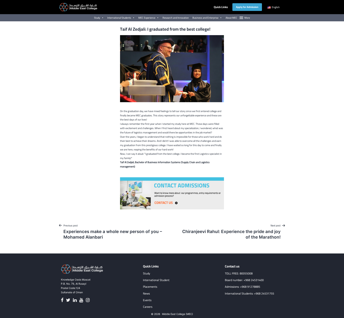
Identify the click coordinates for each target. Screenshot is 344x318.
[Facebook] (62, 300)
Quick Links (221, 7)
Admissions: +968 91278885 (242, 286)
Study (97, 17)
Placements (150, 286)
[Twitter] (68, 300)
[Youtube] (81, 300)
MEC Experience (146, 17)
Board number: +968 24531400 (244, 280)
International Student (156, 280)
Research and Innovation (176, 17)
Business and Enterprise (205, 17)
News (146, 293)
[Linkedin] (75, 300)
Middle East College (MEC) (177, 313)
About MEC (231, 17)
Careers (147, 306)
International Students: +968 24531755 (249, 293)
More (247, 17)
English (275, 7)
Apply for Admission (247, 7)
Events (147, 300)
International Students (119, 17)
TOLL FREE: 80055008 (239, 273)
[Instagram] (88, 300)
